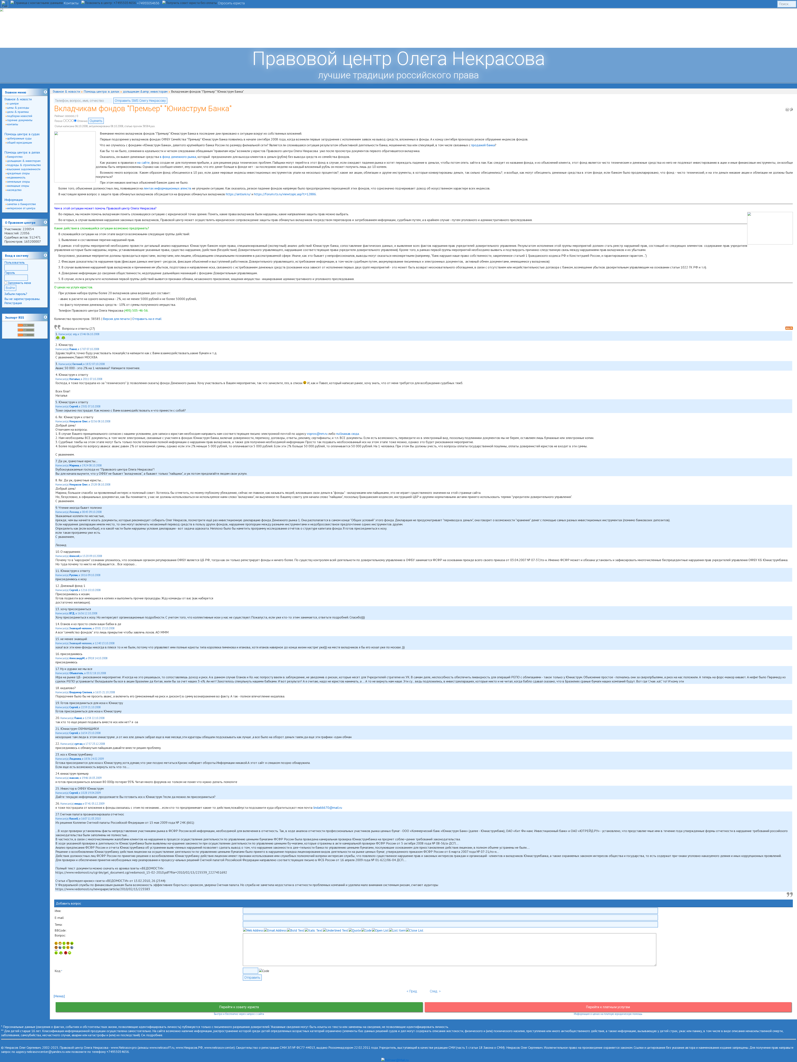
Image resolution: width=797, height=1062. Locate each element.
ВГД (72, 613)
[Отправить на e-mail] (791, 108)
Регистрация (13, 303)
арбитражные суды (19, 138)
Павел (73, 349)
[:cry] (61, 953)
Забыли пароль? (15, 294)
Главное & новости (18, 99)
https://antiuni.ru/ (238, 194)
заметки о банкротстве (21, 204)
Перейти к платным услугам (608, 1007)
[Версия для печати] (787, 108)
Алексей (74, 556)
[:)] (56, 944)
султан (78, 744)
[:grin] (60, 944)
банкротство (15, 157)
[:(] (65, 953)
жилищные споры (18, 186)
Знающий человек (80, 628)
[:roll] (56, 948)
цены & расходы (18, 107)
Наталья (74, 379)
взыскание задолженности (23, 169)
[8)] (68, 944)
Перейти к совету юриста (239, 1007)
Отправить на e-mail (146, 319)
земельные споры (18, 181)
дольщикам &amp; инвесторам (145, 91)
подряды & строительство (24, 165)
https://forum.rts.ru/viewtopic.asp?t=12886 (285, 194)
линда (78, 803)
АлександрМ (77, 658)
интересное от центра (21, 208)
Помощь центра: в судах (22, 134)
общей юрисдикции (19, 142)
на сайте (143, 162)
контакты (12, 124)
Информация (13, 200)
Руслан (73, 575)
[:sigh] (71, 948)
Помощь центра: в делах (22, 152)
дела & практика (18, 112)
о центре (13, 103)
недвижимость (16, 177)
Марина (74, 465)
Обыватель (76, 673)
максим (74, 778)
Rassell (73, 818)
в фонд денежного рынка (178, 157)
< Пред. (412, 991)
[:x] (69, 953)
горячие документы (19, 120)
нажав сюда (350, 433)
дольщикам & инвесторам (23, 161)
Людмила (75, 759)
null (339, 433)
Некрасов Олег (78, 421)
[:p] (71, 944)
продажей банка (483, 145)
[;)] (64, 944)
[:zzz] (68, 948)
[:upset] (64, 948)
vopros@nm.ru (317, 433)
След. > (435, 991)
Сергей (73, 406)
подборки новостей (19, 116)
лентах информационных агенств (167, 188)
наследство (14, 190)
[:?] (56, 953)
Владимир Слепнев (80, 692)
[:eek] (60, 948)
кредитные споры (18, 173)
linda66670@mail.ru (327, 807)
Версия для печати (116, 319)
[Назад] (59, 996)
